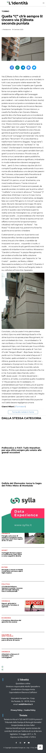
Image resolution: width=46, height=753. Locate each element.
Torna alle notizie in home (23, 412)
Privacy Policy (16, 710)
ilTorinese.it (20, 406)
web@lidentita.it (26, 704)
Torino (5, 11)
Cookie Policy (29, 710)
